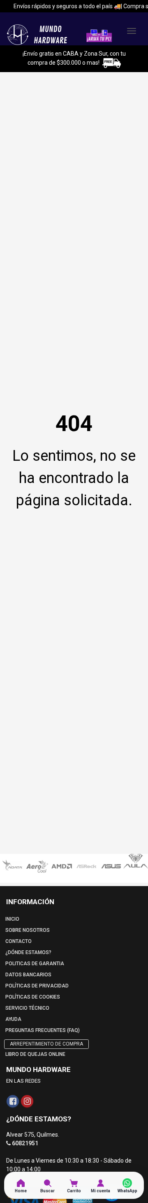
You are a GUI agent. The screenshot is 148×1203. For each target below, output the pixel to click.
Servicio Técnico (27, 1008)
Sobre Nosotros (27, 930)
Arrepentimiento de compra (46, 1044)
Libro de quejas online (35, 1054)
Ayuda (13, 1019)
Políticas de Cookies (32, 997)
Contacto (18, 941)
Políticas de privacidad (37, 986)
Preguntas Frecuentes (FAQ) (42, 1030)
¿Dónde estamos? (28, 952)
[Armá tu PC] (99, 35)
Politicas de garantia (34, 963)
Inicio (12, 919)
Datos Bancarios (28, 975)
